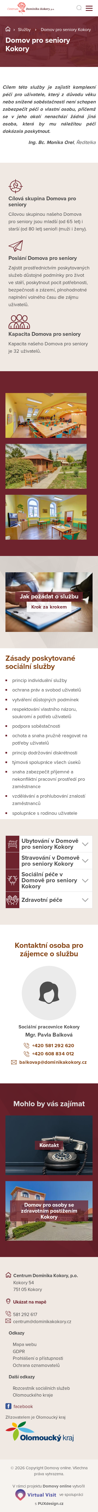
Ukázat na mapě (29, 1302)
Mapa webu (24, 1344)
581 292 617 (25, 1314)
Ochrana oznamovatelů (36, 1365)
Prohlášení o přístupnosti (38, 1358)
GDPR (19, 1351)
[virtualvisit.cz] (35, 1494)
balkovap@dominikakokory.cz (53, 1062)
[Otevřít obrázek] (46, 415)
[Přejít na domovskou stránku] (30, 8)
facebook (23, 1406)
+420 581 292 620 (53, 1046)
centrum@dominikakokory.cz (42, 1321)
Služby (24, 29)
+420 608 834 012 (53, 1054)
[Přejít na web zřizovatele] (49, 1431)
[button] (49, 844)
